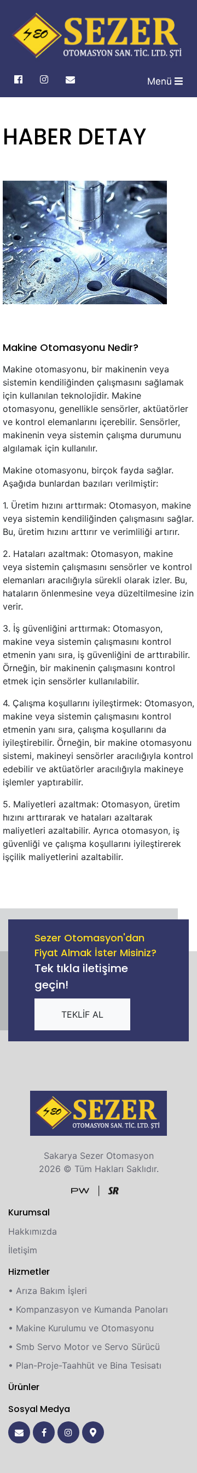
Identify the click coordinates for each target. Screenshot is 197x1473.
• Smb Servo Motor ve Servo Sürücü (84, 1346)
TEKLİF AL (82, 1014)
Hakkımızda (32, 1231)
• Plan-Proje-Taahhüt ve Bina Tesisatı (84, 1365)
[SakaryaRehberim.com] (113, 1189)
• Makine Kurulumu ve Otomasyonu (81, 1328)
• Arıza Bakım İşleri (47, 1290)
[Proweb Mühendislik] (80, 1189)
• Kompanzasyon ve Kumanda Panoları (88, 1309)
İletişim (22, 1250)
